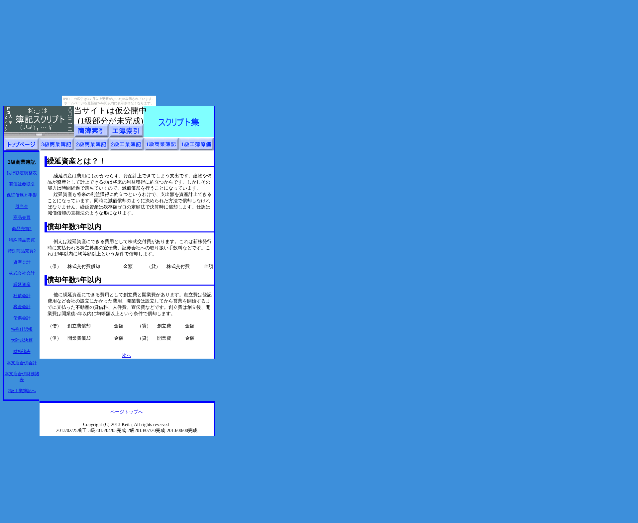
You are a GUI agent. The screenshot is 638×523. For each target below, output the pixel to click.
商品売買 (22, 217)
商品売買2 (22, 228)
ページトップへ (126, 411)
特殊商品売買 (22, 239)
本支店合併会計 (22, 362)
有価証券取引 (22, 183)
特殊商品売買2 (22, 250)
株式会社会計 (22, 273)
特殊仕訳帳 (22, 329)
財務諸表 (22, 351)
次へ (126, 355)
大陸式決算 (22, 340)
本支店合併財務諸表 (22, 376)
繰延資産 (22, 284)
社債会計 (22, 295)
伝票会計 (22, 317)
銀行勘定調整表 (22, 172)
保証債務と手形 (22, 195)
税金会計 (22, 306)
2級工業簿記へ (22, 390)
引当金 (21, 206)
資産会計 (22, 262)
